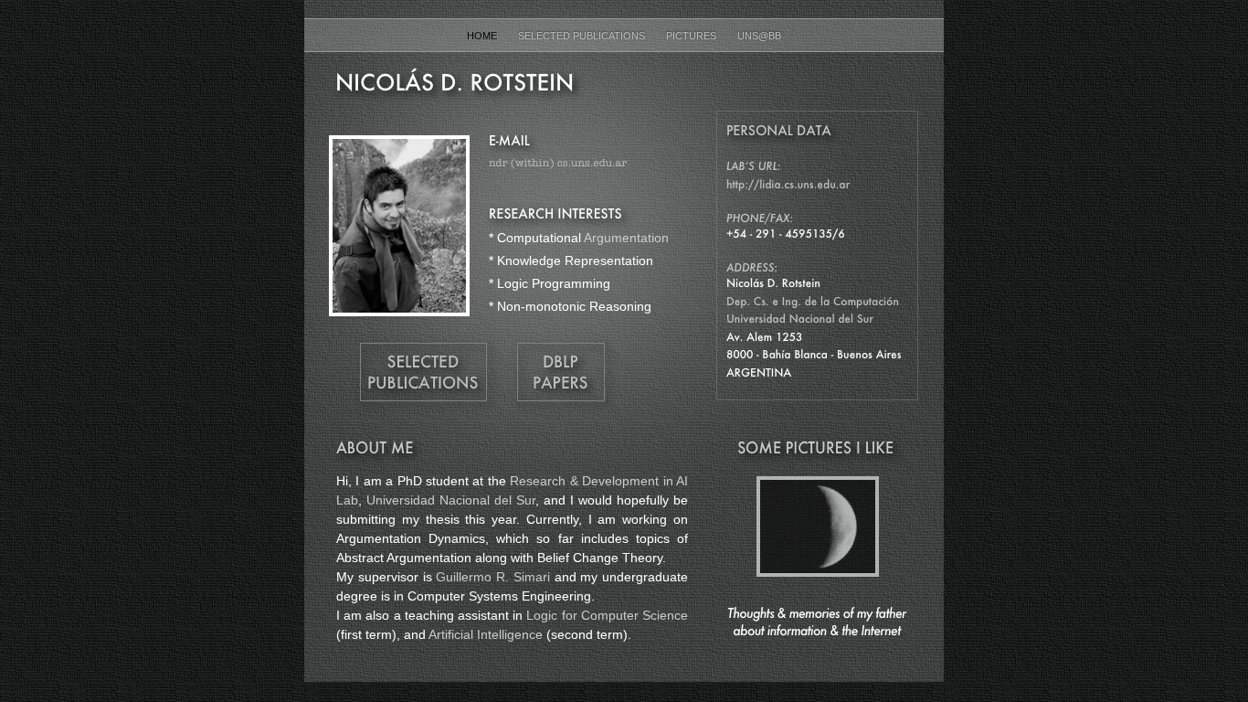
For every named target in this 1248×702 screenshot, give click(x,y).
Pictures (692, 35)
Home (483, 35)
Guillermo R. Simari (493, 576)
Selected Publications (583, 35)
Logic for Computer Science (607, 615)
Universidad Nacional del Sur (450, 500)
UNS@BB (759, 35)
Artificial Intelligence (485, 634)
